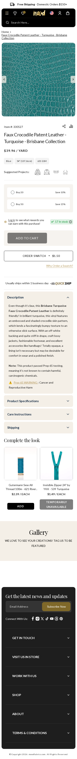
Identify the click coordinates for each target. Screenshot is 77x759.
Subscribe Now (56, 606)
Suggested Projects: (16, 172)
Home (5, 31)
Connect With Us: (17, 618)
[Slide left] (4, 79)
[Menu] (7, 13)
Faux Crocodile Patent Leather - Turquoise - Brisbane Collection (34, 36)
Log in (11, 220)
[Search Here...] (7, 22)
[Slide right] (73, 79)
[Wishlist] (23, 13)
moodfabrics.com (37, 754)
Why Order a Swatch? (59, 265)
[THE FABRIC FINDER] (15, 13)
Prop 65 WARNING (26, 382)
